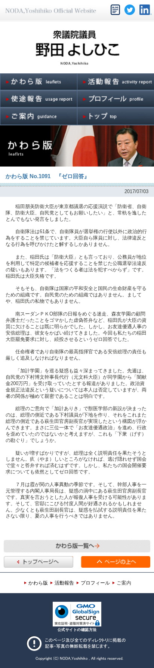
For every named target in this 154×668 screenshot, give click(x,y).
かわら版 (38, 583)
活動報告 (64, 583)
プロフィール (95, 583)
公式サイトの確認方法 (77, 630)
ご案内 (124, 583)
